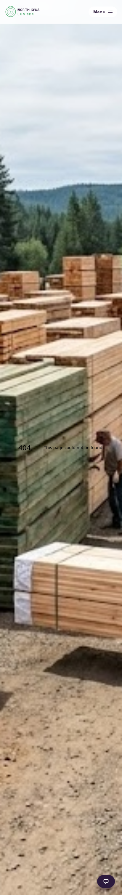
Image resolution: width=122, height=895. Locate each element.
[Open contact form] (106, 881)
